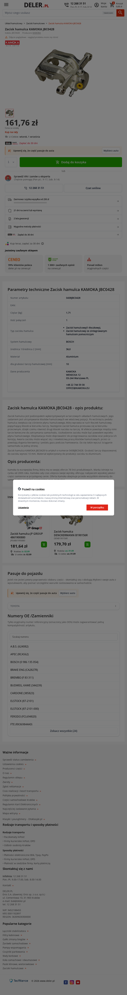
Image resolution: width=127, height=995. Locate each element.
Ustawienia (23, 507)
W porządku (97, 507)
